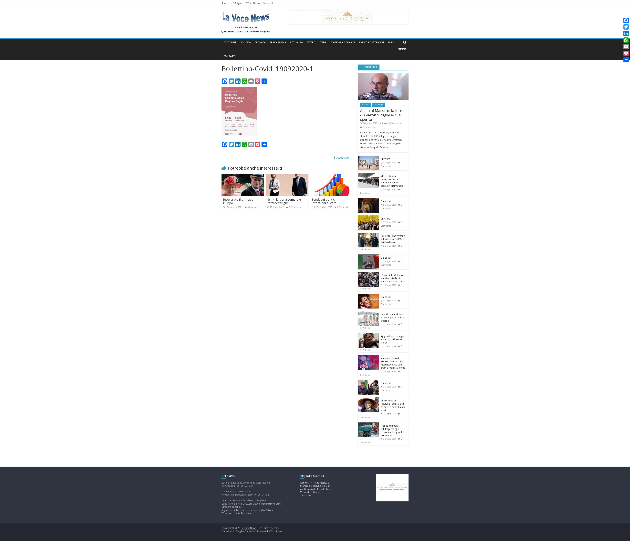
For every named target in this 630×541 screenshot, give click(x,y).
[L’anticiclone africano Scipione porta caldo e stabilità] (368, 312)
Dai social (386, 201)
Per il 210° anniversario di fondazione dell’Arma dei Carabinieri (393, 239)
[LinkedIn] (626, 33)
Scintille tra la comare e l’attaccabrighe (284, 201)
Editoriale (230, 42)
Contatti (229, 56)
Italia (322, 42)
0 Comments (253, 207)
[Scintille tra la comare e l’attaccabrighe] (287, 175)
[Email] (626, 46)
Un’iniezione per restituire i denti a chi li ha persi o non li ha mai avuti (393, 405)
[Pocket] (626, 53)
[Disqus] (287, 259)
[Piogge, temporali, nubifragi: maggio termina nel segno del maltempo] (368, 424)
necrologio (378, 104)
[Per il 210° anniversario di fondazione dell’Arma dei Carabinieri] (368, 234)
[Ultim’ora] (368, 157)
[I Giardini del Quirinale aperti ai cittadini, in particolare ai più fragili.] (368, 273)
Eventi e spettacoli (371, 42)
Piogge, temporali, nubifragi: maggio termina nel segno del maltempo (392, 430)
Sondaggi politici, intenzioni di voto (324, 201)
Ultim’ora (385, 158)
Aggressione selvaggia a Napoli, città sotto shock (392, 339)
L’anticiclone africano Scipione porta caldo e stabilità (392, 317)
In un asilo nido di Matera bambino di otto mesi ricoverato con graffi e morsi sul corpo (393, 362)
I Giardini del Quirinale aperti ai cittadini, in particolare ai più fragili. (393, 278)
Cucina (402, 49)
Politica (246, 42)
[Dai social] (368, 199)
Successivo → (343, 157)
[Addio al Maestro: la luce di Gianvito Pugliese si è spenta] (383, 74)
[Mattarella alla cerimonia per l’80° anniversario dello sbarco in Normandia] (368, 174)
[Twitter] (626, 27)
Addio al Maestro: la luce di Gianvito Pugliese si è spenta (381, 115)
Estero (311, 42)
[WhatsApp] (626, 40)
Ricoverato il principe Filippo (238, 201)
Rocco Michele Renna (391, 123)
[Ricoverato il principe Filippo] (242, 175)
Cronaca (260, 42)
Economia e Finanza (342, 42)
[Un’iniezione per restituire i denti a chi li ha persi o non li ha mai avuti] (368, 399)
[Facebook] (626, 20)
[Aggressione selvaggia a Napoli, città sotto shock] (368, 334)
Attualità (296, 42)
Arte (391, 42)
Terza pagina (278, 42)
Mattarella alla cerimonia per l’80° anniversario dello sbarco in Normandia (301, 2)
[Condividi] (626, 59)
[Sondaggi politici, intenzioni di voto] (331, 175)
